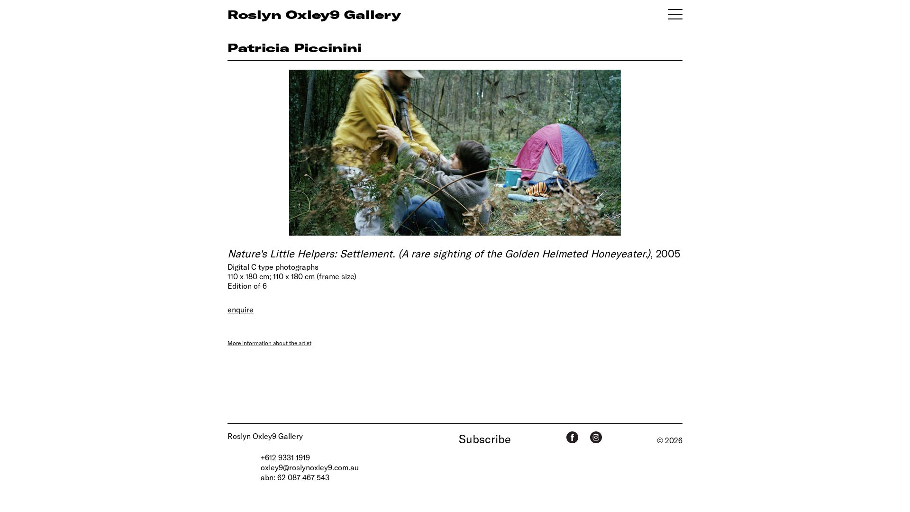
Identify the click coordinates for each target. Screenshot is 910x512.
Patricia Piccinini (295, 47)
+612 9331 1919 (285, 457)
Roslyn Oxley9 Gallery (265, 435)
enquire (241, 309)
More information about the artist (269, 342)
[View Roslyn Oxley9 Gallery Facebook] (572, 437)
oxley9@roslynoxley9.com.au (310, 467)
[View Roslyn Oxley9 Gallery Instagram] (596, 437)
